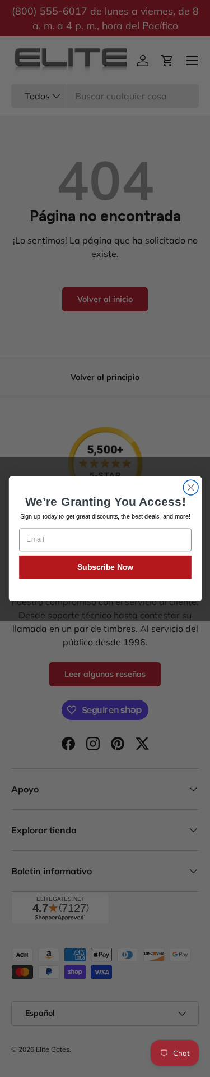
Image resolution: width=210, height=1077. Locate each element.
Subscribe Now (105, 566)
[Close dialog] (190, 487)
